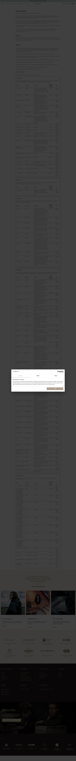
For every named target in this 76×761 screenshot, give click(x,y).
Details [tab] (38, 375)
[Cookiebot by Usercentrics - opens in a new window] (58, 372)
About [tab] (56, 375)
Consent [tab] (20, 375)
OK (55, 388)
